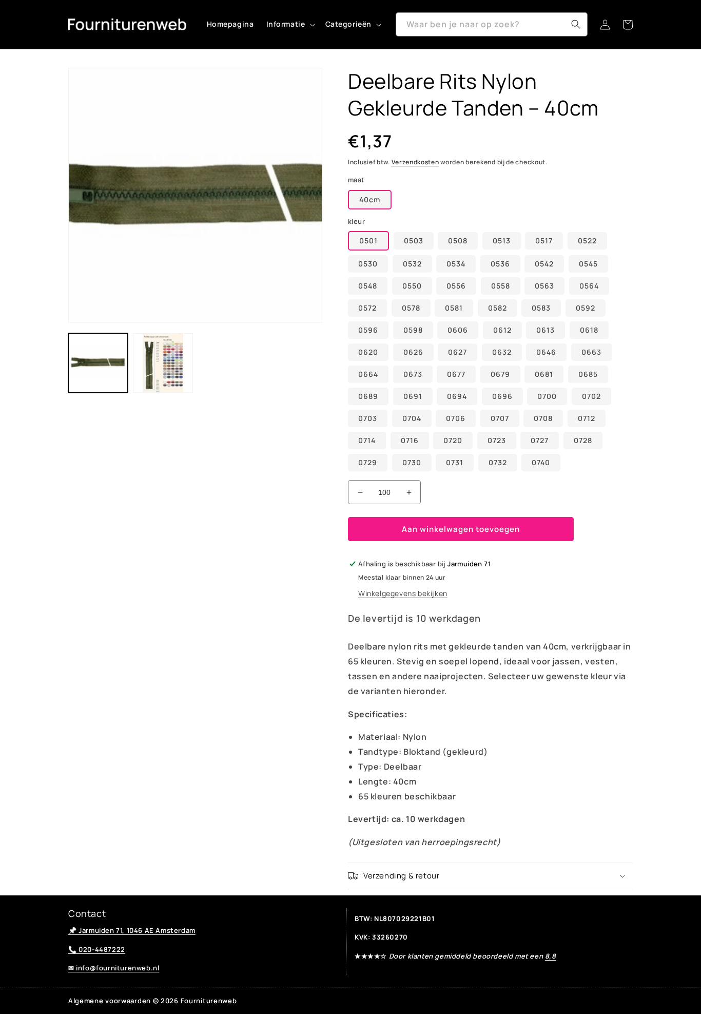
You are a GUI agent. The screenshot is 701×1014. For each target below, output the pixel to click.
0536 (500, 264)
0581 (454, 308)
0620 (368, 352)
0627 (457, 352)
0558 (500, 286)
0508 (458, 240)
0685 (588, 374)
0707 (500, 418)
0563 (544, 286)
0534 (455, 264)
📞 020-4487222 (96, 949)
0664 (368, 374)
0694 (457, 396)
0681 (544, 374)
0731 (454, 462)
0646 (546, 352)
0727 (540, 440)
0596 (368, 330)
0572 (367, 308)
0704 (411, 418)
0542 (544, 264)
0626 (413, 352)
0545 (588, 264)
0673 (412, 374)
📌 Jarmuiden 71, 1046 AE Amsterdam (132, 930)
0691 (412, 396)
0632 (502, 352)
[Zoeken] (575, 24)
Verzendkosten (415, 162)
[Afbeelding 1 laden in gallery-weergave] (98, 363)
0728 (583, 440)
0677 (456, 374)
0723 (497, 440)
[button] (289, 24)
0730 (411, 462)
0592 (585, 308)
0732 (498, 462)
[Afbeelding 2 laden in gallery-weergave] (162, 363)
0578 (411, 308)
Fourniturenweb (209, 1000)
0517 (544, 240)
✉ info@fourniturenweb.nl (113, 967)
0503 (413, 240)
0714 (367, 440)
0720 (452, 440)
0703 (367, 418)
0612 (502, 330)
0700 (547, 396)
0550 (412, 286)
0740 (541, 462)
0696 (502, 396)
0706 (455, 418)
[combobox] (491, 24)
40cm (369, 199)
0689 (368, 396)
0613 (545, 330)
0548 (367, 286)
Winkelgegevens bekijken (402, 593)
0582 (497, 308)
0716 (410, 440)
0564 (589, 286)
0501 (368, 240)
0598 (413, 330)
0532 (412, 264)
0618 (589, 330)
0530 (368, 264)
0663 (591, 352)
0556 (456, 286)
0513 (502, 240)
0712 (586, 418)
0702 (591, 396)
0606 (457, 330)
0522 (587, 240)
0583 (541, 308)
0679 (500, 374)
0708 (543, 418)
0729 (367, 462)
